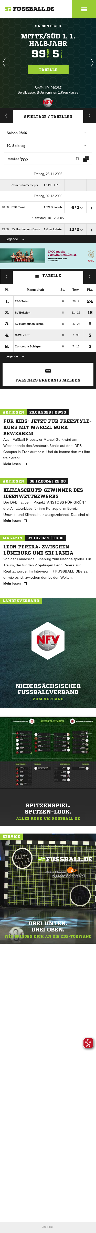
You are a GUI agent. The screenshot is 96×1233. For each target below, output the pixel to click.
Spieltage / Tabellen (48, 116)
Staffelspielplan (89, 115)
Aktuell (6, 115)
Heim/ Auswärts (89, 276)
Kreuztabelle (6, 276)
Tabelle (48, 70)
